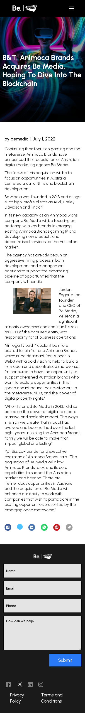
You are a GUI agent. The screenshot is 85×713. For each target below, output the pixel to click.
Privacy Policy (17, 697)
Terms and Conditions (52, 697)
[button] (71, 8)
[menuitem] (22, 698)
